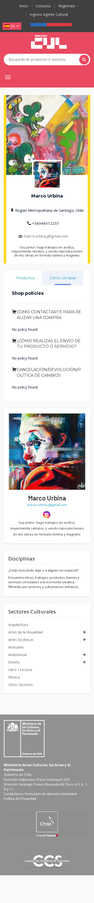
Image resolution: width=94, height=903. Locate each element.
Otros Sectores (20, 684)
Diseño (14, 662)
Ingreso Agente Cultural (49, 14)
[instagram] (46, 514)
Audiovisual (17, 654)
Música (14, 677)
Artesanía (16, 647)
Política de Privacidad (20, 798)
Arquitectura (18, 624)
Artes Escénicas (21, 639)
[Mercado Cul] (49, 42)
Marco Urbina (47, 498)
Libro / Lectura (20, 669)
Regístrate (66, 6)
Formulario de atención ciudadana (51, 794)
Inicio (23, 6)
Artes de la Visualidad (25, 632)
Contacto (43, 6)
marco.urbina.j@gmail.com (46, 236)
